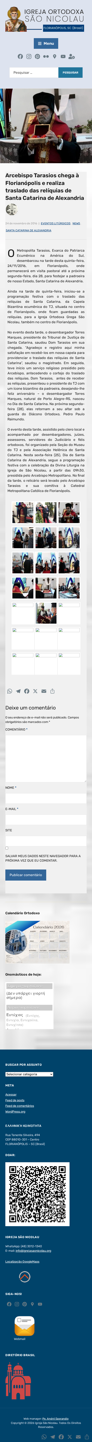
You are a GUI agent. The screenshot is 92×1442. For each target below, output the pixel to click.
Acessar (10, 1094)
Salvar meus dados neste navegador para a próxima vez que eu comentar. (43, 858)
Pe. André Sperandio (55, 1418)
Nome (10, 788)
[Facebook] (20, 57)
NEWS (76, 223)
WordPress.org (15, 1111)
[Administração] (71, 57)
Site (8, 830)
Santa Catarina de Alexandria (28, 230)
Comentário (16, 729)
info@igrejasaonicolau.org (33, 1251)
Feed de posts (14, 1100)
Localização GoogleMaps (22, 1261)
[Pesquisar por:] (33, 72)
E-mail (11, 809)
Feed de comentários (19, 1106)
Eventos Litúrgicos (55, 223)
